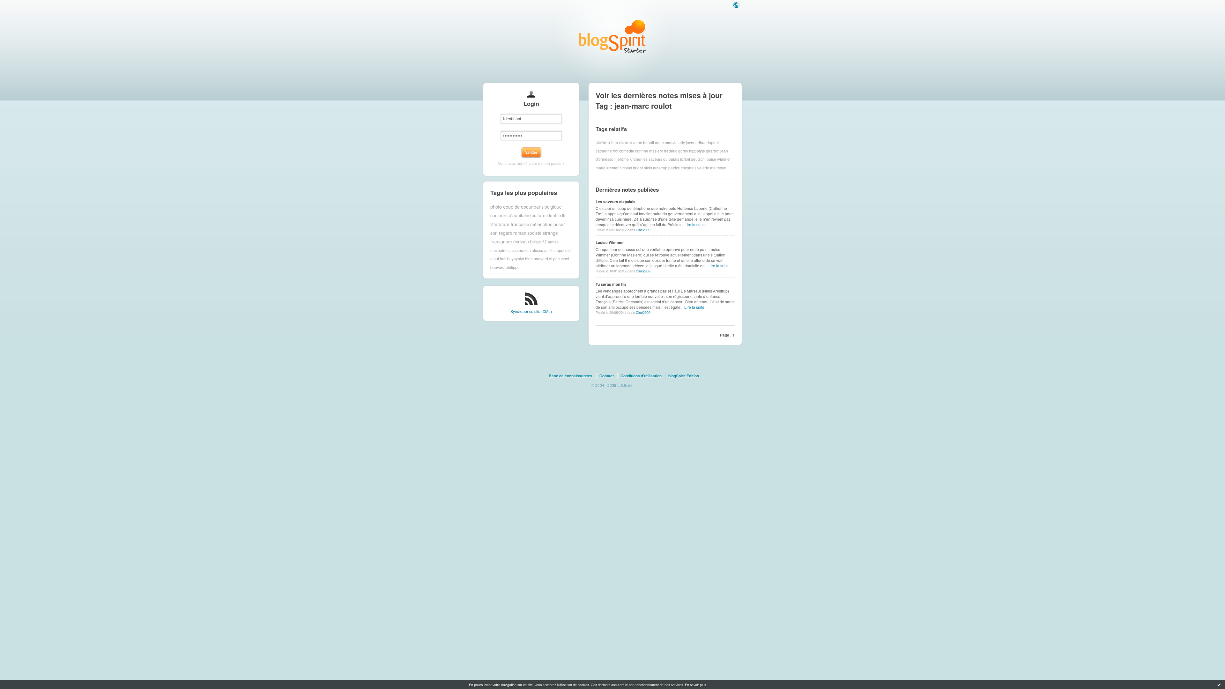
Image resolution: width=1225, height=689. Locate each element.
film (614, 142)
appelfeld (562, 250)
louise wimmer (718, 159)
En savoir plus (695, 684)
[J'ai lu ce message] (1218, 684)
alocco (537, 250)
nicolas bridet (631, 167)
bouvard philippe (505, 267)
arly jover (686, 142)
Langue (737, 5)
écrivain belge (527, 241)
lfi (563, 215)
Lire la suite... (696, 224)
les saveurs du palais (660, 159)
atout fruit (498, 258)
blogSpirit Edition (683, 376)
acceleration (520, 250)
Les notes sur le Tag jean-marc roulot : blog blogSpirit (612, 36)
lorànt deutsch (692, 159)
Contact (606, 376)
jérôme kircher (629, 159)
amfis (548, 250)
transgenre (501, 241)
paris (539, 207)
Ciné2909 (643, 229)
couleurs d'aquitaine (510, 215)
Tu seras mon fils (611, 284)
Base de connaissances (570, 376)
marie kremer (607, 167)
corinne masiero (649, 150)
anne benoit (643, 142)
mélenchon (541, 224)
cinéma (603, 142)
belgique (553, 207)
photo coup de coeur (511, 206)
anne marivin (666, 142)
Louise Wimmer (610, 242)
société (534, 233)
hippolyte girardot (704, 150)
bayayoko (515, 258)
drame (625, 142)
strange (550, 233)
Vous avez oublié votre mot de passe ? (531, 163)
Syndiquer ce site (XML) (531, 311)
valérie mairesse (711, 167)
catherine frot (607, 150)
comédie (626, 150)
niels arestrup (655, 167)
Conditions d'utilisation (641, 376)
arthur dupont (707, 142)
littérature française (509, 224)
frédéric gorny (676, 150)
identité (553, 215)
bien (529, 258)
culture (539, 215)
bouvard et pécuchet (551, 258)
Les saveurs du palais (615, 201)
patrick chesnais (682, 167)
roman (519, 233)
